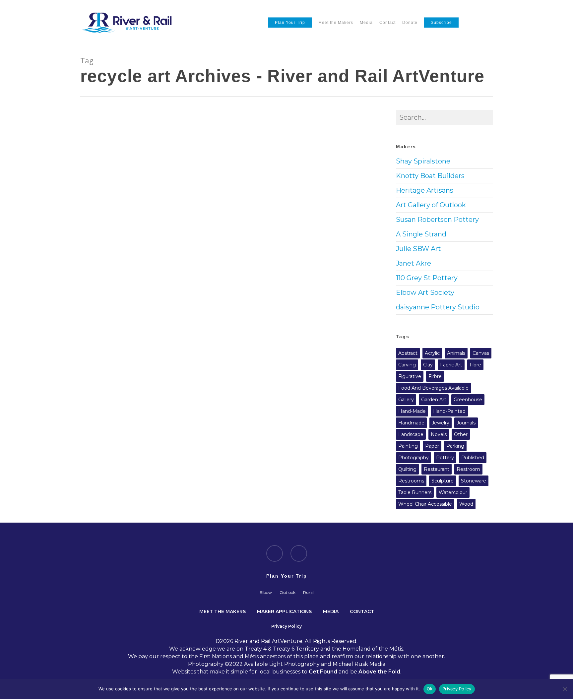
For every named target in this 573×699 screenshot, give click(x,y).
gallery (406, 400)
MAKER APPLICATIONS (284, 610)
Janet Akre (413, 263)
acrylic (432, 353)
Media (366, 23)
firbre (435, 376)
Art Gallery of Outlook (431, 205)
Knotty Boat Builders (430, 176)
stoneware (473, 481)
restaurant (436, 469)
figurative (409, 376)
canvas (481, 353)
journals (466, 423)
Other (461, 434)
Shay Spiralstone (423, 161)
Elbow (266, 592)
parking (455, 446)
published (472, 458)
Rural (308, 592)
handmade (411, 423)
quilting (407, 469)
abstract (407, 353)
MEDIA (331, 610)
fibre (475, 365)
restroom (468, 469)
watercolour (453, 492)
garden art (433, 400)
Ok (430, 688)
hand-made (412, 411)
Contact (387, 23)
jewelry (440, 423)
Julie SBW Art (418, 249)
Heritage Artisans (424, 190)
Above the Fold (379, 671)
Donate (409, 23)
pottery (445, 458)
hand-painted (449, 411)
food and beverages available (433, 388)
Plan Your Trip (290, 23)
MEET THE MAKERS (222, 610)
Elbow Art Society (425, 292)
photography (413, 458)
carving (407, 365)
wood (466, 504)
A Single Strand (421, 234)
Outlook (287, 592)
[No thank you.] (564, 689)
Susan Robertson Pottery (437, 219)
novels (439, 434)
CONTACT (362, 610)
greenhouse (468, 400)
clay (428, 365)
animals (456, 353)
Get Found (323, 671)
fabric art (451, 365)
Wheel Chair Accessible (425, 504)
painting (408, 446)
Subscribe (441, 23)
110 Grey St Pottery (427, 278)
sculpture (442, 481)
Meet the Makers (335, 23)
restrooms (411, 481)
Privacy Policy (457, 688)
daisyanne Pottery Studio (437, 307)
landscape (410, 434)
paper (432, 446)
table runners (414, 492)
